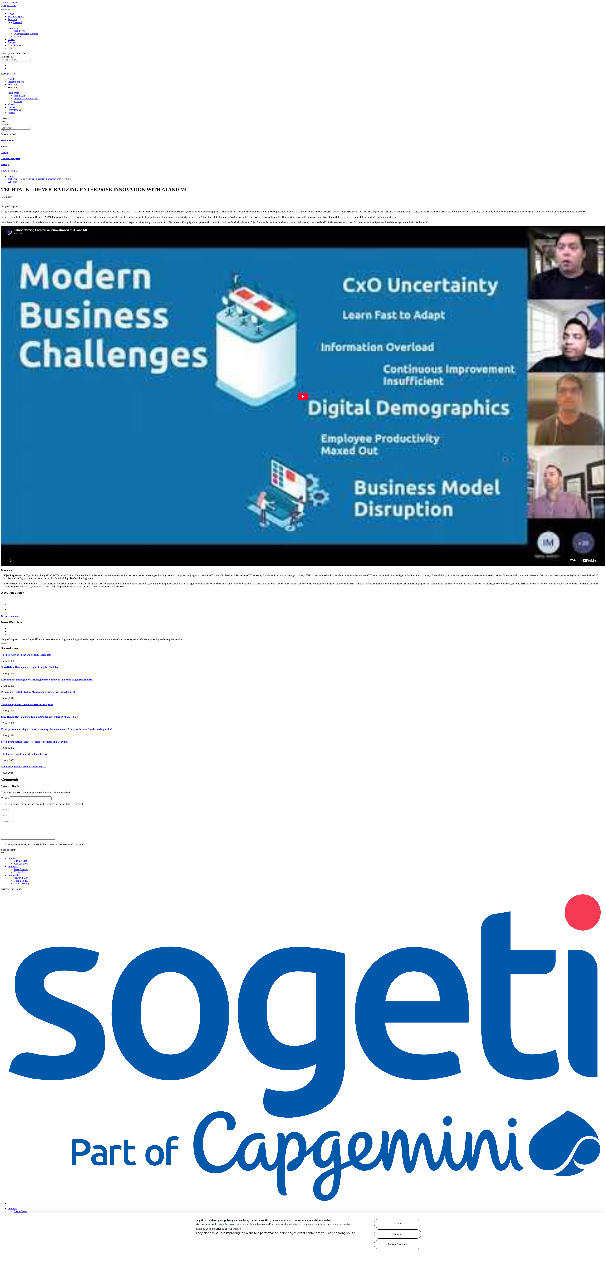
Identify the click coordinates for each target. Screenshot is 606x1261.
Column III (13, 875)
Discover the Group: (11, 889)
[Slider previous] (2, 643)
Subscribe (12, 181)
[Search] (2, 9)
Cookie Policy (21, 880)
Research (17, 22)
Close (25, 53)
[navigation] (9, 9)
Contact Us (19, 872)
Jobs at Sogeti (21, 863)
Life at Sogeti (20, 860)
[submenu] (18, 85)
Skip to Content (9, 2)
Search (6, 118)
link (10, 22)
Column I (12, 858)
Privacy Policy (21, 878)
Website (5, 798)
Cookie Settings (22, 883)
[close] (5, 9)
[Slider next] (5, 643)
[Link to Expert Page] (303, 598)
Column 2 (13, 866)
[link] (8, 5)
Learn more (13, 28)
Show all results (9, 170)
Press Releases (21, 869)
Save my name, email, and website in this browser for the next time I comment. (44, 804)
